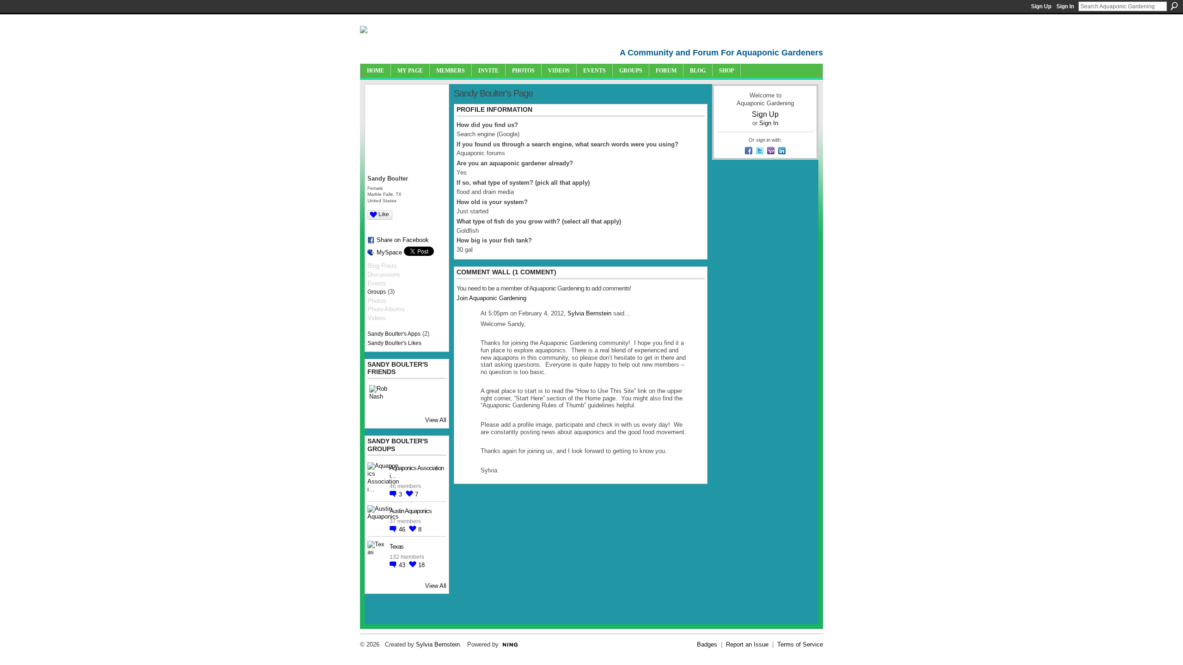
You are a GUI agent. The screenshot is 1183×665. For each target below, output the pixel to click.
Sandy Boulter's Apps (394, 334)
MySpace (389, 252)
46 (403, 529)
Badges (707, 644)
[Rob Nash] (380, 396)
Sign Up (1041, 6)
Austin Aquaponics (411, 511)
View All (435, 420)
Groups (376, 292)
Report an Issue (747, 644)
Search (1174, 6)
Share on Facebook (403, 239)
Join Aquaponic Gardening (491, 298)
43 (403, 565)
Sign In (1065, 6)
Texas (396, 546)
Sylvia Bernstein (589, 313)
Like (383, 214)
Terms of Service (800, 644)
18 (421, 565)
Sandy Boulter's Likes (394, 343)
